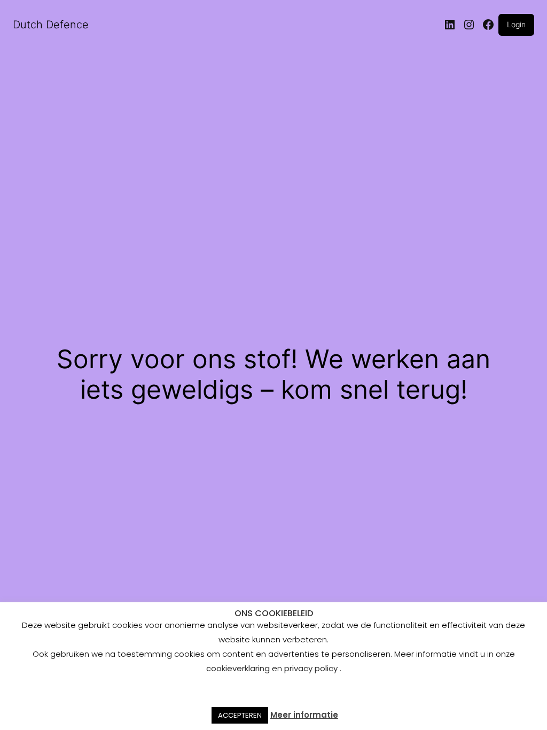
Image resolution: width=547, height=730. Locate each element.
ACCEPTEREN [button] (240, 715)
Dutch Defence (51, 24)
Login (516, 24)
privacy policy (311, 668)
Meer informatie (304, 714)
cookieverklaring (239, 668)
